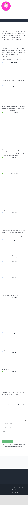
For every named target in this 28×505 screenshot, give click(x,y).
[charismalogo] (6, 2)
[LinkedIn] (13, 405)
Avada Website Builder (18, 486)
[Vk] (23, 405)
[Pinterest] (18, 405)
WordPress (14, 489)
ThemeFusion (7, 487)
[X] (8, 405)
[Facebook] (3, 405)
